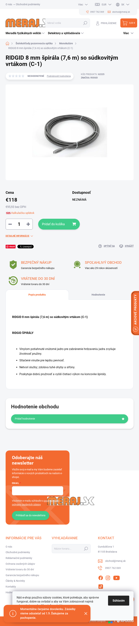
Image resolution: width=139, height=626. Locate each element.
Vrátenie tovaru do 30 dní (20, 569)
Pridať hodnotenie (25, 418)
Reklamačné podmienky (19, 558)
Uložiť (12, 246)
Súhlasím (119, 600)
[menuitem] (25, 33)
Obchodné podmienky (28, 4)
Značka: (89, 77)
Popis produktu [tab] (37, 294)
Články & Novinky (15, 580)
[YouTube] (116, 577)
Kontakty (11, 586)
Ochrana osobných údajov (20, 563)
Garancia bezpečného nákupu (22, 575)
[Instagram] (108, 577)
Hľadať (85, 23)
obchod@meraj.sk (115, 560)
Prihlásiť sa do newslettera (30, 515)
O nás (9, 4)
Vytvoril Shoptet (97, 620)
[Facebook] (100, 577)
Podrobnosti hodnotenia (59, 76)
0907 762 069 (113, 568)
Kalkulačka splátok (22, 213)
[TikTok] (100, 586)
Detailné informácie (17, 236)
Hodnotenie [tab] (98, 294)
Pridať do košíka (53, 224)
